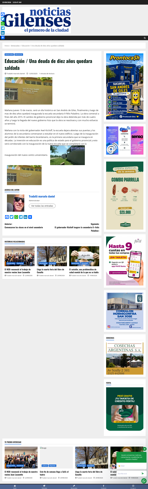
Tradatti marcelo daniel (16, 73)
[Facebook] (2, 14)
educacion (18, 54)
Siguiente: (77, 227)
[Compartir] (2, 37)
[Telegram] (2, 28)
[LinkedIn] (2, 33)
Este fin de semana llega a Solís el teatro (54, 473)
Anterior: (24, 225)
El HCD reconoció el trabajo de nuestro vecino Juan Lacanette (18, 271)
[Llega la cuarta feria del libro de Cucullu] (52, 256)
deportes (52, 466)
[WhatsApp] (2, 23)
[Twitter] (2, 19)
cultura (44, 466)
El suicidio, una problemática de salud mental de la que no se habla (84, 271)
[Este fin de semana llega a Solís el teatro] (56, 458)
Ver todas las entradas (42, 205)
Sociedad (20, 263)
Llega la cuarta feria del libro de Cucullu (50, 271)
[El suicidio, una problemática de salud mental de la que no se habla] (84, 256)
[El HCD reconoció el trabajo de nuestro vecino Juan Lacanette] (20, 256)
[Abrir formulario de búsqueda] (145, 38)
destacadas (9, 54)
